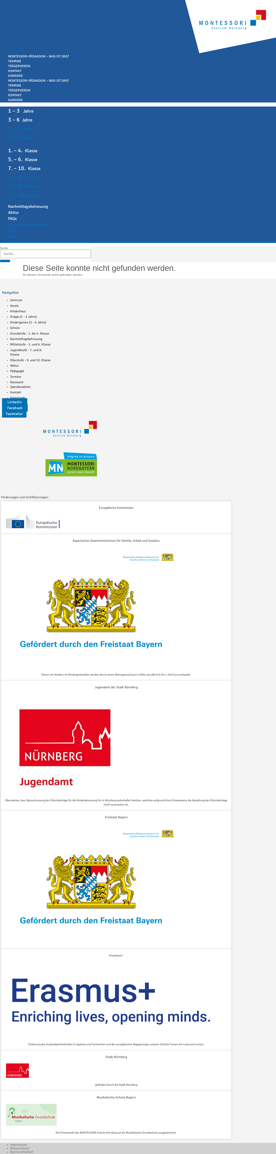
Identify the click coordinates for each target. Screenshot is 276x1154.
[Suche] (5, 261)
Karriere (15, 76)
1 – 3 (21, 110)
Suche (4, 248)
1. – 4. (22, 150)
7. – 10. (24, 168)
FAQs (12, 218)
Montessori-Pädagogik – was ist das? (38, 56)
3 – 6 (20, 119)
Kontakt (15, 71)
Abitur (13, 212)
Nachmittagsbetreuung (28, 206)
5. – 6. (22, 159)
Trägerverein (19, 66)
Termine (14, 61)
